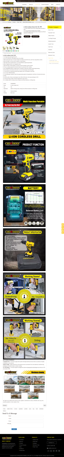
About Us (31, 4)
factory (4, 410)
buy (33, 408)
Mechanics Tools (51, 55)
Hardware (50, 49)
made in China (9, 408)
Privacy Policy (22, 450)
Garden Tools (50, 44)
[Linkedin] (51, 451)
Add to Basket (35, 36)
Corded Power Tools (53, 60)
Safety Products (51, 35)
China (4, 408)
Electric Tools (50, 30)
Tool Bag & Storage (52, 38)
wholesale (41, 408)
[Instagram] (59, 451)
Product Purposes (45, 4)
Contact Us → (52, 442)
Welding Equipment (52, 41)
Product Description (7, 53)
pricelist (25, 408)
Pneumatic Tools (51, 32)
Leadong (52, 455)
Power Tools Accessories (53, 63)
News (52, 4)
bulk (37, 408)
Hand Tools (50, 46)
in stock (15, 408)
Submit (14, 429)
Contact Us (58, 4)
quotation (21, 408)
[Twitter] (54, 451)
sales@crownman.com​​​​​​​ (22, 1)
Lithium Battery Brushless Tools (55, 61)
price (30, 408)
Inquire (27, 36)
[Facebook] (48, 451)
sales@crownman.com (52, 448)
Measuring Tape (51, 52)
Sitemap (44, 455)
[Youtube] (56, 451)
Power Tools (50, 58)
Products (37, 4)
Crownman (24, 4)
